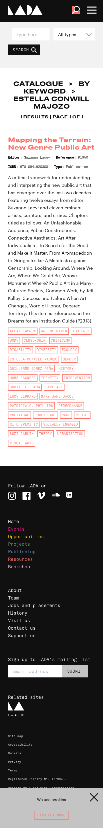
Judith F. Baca (25, 387)
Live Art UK (16, 715)
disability (21, 350)
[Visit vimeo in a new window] (41, 496)
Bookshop (19, 567)
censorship (35, 340)
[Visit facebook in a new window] (26, 496)
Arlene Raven (54, 331)
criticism (60, 340)
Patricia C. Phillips (31, 406)
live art (54, 387)
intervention (77, 378)
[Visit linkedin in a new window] (70, 496)
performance (70, 406)
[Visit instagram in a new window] (12, 496)
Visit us (19, 620)
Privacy (14, 762)
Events (16, 529)
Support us (22, 635)
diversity (46, 350)
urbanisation (70, 434)
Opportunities (26, 536)
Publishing (22, 552)
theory (45, 434)
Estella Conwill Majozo (34, 359)
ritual (82, 415)
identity (49, 378)
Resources (20, 559)
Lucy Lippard (23, 396)
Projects (19, 544)
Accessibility (20, 744)
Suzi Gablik (22, 434)
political (19, 415)
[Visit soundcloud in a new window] (56, 496)
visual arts (22, 443)
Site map (15, 736)
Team (13, 598)
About (15, 590)
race (66, 415)
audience (81, 331)
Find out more (51, 815)
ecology (69, 350)
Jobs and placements (34, 605)
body (14, 340)
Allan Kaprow (23, 331)
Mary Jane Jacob (57, 396)
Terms (13, 770)
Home (13, 521)
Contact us (22, 628)
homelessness (23, 378)
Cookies (14, 753)
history (66, 368)
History (17, 613)
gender (69, 359)
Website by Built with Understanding (41, 788)
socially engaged (60, 424)
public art (45, 415)
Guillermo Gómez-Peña (31, 368)
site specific (24, 424)
